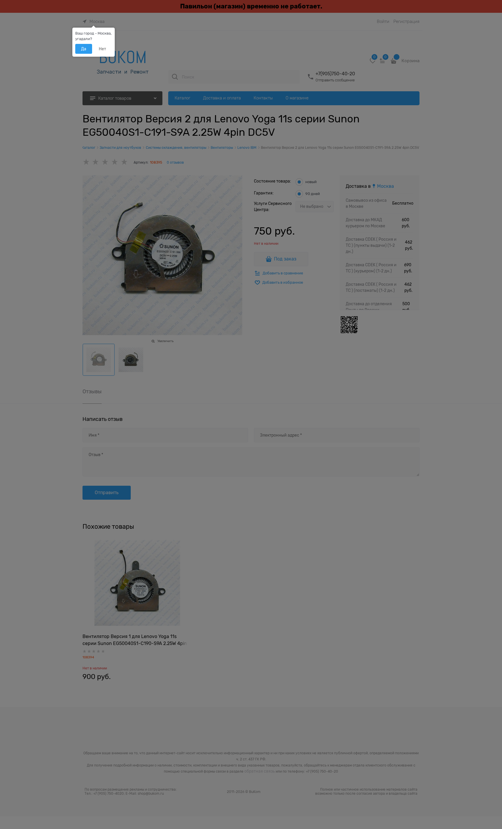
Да (83, 49)
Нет (102, 49)
